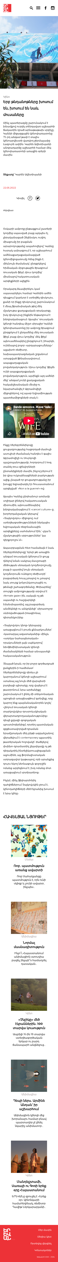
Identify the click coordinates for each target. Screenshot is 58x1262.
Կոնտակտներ (43, 1250)
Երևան (40, 1257)
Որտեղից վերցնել (41, 1243)
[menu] (38, 8)
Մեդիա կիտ (44, 1236)
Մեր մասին (45, 1229)
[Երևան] (7, 8)
